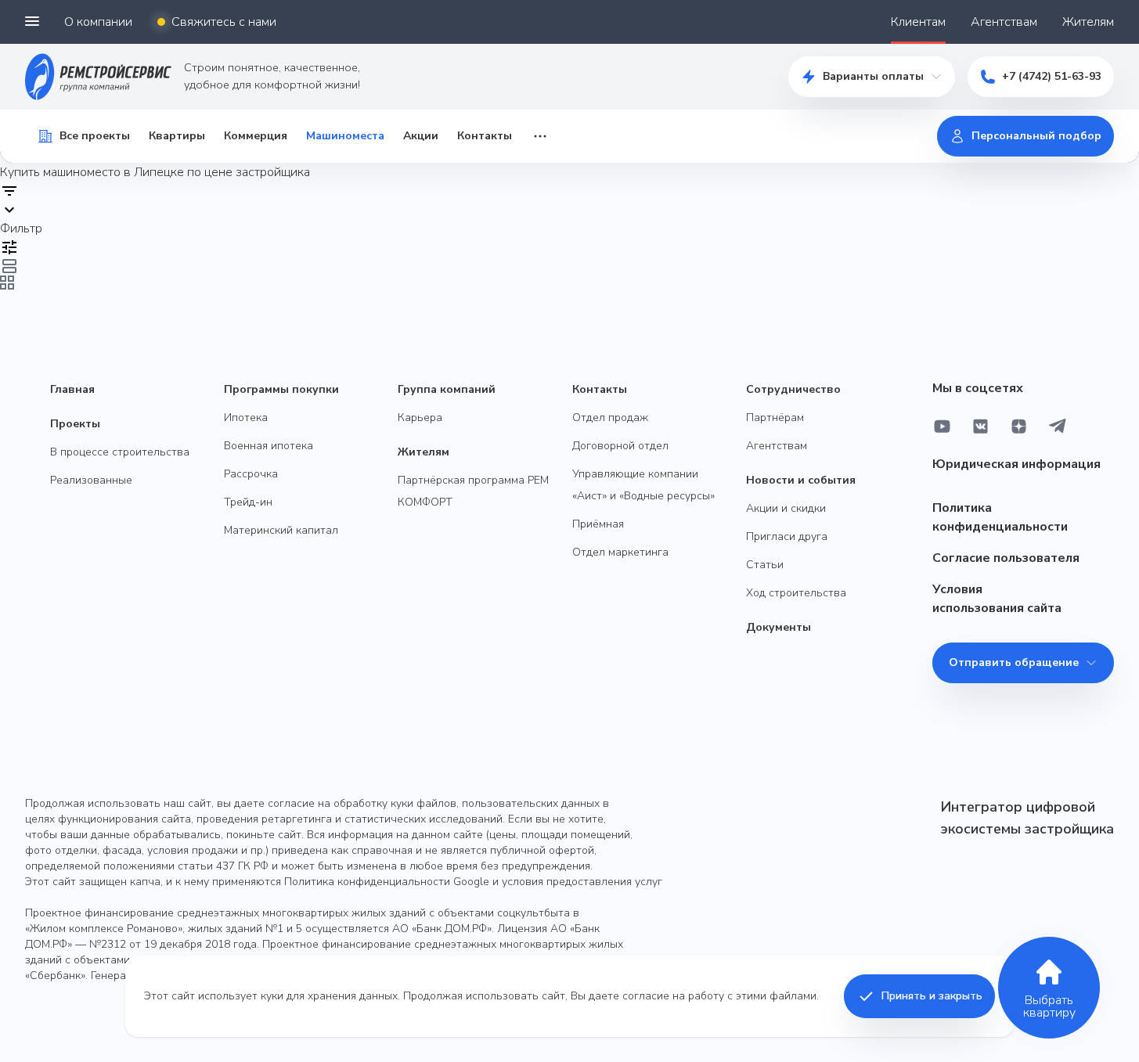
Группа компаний (447, 389)
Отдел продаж (610, 417)
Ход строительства (796, 592)
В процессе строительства (119, 452)
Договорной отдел (620, 445)
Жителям (1088, 22)
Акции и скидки (786, 508)
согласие (645, 995)
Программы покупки (281, 389)
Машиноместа (345, 135)
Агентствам (1004, 22)
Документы (778, 627)
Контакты (484, 135)
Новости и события (801, 480)
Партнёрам (775, 417)
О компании (98, 22)
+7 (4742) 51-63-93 (1051, 76)
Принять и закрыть (931, 995)
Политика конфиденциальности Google (386, 881)
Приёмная (598, 524)
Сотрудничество (793, 389)
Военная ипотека (268, 445)
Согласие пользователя (1006, 558)
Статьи (765, 564)
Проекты (75, 423)
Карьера (420, 417)
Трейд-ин (248, 502)
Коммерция (255, 135)
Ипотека (246, 417)
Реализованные (91, 480)
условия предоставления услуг (582, 881)
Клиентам (918, 22)
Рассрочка (251, 473)
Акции (420, 135)
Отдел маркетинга (620, 552)
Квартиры (177, 135)
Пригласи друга (786, 536)
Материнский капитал (281, 530)
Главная (72, 389)
